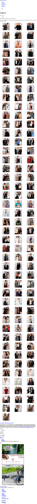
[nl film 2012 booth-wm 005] (18, 38)
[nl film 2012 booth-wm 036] (30, 127)
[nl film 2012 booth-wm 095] (6, 305)
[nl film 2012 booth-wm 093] (18, 296)
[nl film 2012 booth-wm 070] (6, 234)
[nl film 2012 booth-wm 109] (30, 340)
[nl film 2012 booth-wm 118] (30, 367)
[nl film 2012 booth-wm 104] (6, 331)
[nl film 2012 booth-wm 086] (6, 278)
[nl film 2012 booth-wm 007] (6, 47)
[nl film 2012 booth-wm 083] (6, 269)
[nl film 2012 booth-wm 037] (6, 136)
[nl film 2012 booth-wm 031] (6, 118)
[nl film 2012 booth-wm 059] (18, 198)
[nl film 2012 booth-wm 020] (18, 83)
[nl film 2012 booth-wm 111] (18, 349)
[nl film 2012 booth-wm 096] (18, 305)
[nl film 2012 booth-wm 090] (18, 287)
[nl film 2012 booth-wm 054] (30, 180)
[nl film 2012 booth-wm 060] (30, 198)
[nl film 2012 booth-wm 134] (6, 420)
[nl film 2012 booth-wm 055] (6, 189)
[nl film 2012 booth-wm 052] (6, 180)
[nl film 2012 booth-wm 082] (30, 260)
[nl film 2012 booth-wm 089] (6, 287)
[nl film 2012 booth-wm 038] (18, 136)
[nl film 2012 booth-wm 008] (18, 47)
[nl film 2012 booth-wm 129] (18, 402)
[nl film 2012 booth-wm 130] (30, 402)
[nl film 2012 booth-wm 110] (6, 349)
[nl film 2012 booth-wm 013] (6, 65)
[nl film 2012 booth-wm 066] (30, 216)
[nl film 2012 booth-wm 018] (30, 74)
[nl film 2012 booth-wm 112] (30, 349)
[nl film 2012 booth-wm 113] (6, 358)
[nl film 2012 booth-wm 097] (30, 305)
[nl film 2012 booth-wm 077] (18, 251)
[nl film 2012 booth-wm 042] (30, 145)
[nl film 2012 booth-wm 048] (30, 163)
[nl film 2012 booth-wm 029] (18, 109)
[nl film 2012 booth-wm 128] (6, 402)
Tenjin (3, 430)
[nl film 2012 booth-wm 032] (18, 118)
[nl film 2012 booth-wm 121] (30, 376)
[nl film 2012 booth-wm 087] (18, 278)
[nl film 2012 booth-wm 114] (18, 358)
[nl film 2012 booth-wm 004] (6, 38)
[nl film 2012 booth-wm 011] (18, 56)
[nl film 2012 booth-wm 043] (6, 154)
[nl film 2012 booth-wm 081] (18, 260)
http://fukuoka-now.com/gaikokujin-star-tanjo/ (26, 427)
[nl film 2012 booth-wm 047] (18, 163)
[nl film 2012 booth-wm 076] (6, 251)
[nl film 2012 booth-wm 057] (30, 189)
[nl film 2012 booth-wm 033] (30, 118)
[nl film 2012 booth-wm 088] (30, 278)
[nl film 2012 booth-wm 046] (6, 163)
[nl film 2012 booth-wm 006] (30, 38)
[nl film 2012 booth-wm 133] (30, 411)
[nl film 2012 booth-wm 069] (30, 225)
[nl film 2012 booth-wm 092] (6, 296)
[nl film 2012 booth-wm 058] (6, 198)
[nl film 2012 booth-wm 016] (6, 74)
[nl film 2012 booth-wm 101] (6, 322)
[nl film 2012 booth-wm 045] (30, 154)
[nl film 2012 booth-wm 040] (6, 145)
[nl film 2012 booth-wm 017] (18, 74)
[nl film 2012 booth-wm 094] (30, 296)
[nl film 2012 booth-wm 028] (6, 109)
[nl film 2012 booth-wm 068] (18, 225)
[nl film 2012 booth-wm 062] (18, 207)
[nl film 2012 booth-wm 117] (18, 367)
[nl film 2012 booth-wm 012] (30, 56)
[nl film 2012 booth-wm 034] (6, 127)
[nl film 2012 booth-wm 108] (18, 340)
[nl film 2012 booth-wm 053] (18, 180)
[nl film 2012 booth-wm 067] (6, 225)
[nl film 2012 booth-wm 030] (30, 109)
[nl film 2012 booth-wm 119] (6, 376)
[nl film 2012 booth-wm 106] (30, 331)
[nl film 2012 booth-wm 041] (18, 145)
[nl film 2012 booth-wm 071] (18, 234)
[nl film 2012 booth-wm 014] (18, 65)
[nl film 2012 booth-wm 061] (6, 207)
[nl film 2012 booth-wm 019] (6, 83)
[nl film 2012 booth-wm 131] (6, 411)
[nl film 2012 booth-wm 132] (18, 411)
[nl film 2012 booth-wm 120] (18, 376)
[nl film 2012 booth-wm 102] (18, 322)
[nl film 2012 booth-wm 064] (6, 216)
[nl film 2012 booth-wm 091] (30, 287)
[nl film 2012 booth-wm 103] (30, 322)
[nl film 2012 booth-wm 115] (30, 358)
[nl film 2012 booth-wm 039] (30, 136)
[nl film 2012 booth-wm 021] (30, 83)
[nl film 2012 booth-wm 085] (30, 269)
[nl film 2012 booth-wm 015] (30, 65)
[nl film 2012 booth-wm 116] (6, 367)
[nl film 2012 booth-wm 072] (30, 234)
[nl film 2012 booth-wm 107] (6, 340)
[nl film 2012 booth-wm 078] (30, 251)
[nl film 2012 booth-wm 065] (18, 216)
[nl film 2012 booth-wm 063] (30, 207)
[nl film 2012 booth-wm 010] (6, 56)
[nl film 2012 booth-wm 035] (18, 127)
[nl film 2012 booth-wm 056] (18, 189)
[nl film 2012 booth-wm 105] (18, 331)
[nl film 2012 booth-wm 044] (18, 154)
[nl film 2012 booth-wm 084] (18, 269)
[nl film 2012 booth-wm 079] (6, 260)
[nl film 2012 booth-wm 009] (30, 47)
